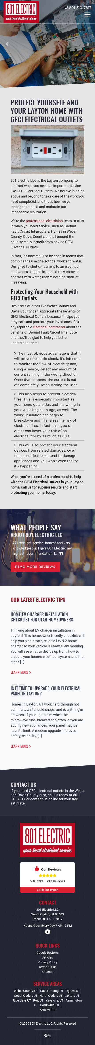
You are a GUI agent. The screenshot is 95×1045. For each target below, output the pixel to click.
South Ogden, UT (25, 995)
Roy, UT (38, 1000)
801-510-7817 (79, 8)
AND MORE (47, 1010)
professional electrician (44, 220)
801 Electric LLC (41, 1023)
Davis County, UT (51, 991)
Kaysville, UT (54, 1000)
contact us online (44, 799)
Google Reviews (47, 952)
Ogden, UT (73, 991)
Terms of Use (47, 967)
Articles (47, 957)
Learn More (20, 672)
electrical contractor (49, 327)
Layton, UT (72, 995)
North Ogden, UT (51, 995)
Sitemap (47, 972)
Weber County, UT (26, 991)
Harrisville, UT (49, 1005)
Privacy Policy (47, 962)
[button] (7, 44)
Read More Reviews (35, 567)
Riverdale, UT (22, 1000)
